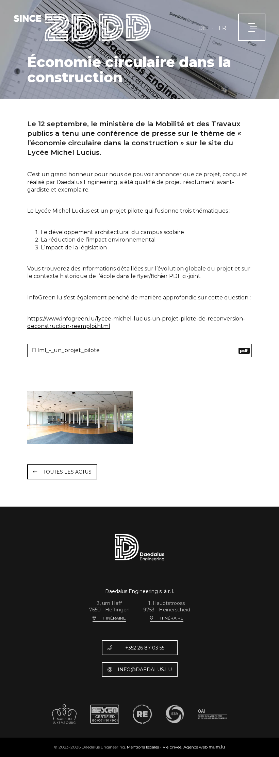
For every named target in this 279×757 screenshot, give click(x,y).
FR (222, 28)
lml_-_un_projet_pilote (142, 350)
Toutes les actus (67, 472)
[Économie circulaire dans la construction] (80, 417)
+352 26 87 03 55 (144, 648)
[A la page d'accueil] (82, 27)
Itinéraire (114, 618)
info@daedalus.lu (145, 670)
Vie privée (172, 747)
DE (202, 28)
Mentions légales (143, 747)
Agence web (195, 747)
